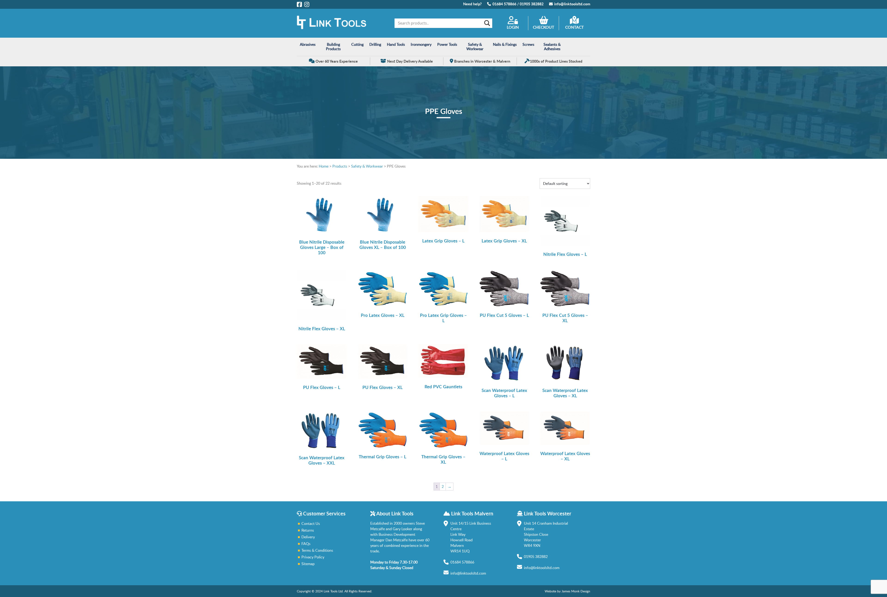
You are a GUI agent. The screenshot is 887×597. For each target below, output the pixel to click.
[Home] (331, 28)
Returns (307, 530)
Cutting (357, 44)
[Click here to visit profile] (299, 4)
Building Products (333, 46)
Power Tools (447, 44)
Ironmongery (421, 44)
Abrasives (308, 44)
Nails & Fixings (505, 44)
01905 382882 (532, 3)
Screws (528, 44)
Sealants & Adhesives (552, 46)
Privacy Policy (312, 557)
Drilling (375, 44)
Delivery (308, 536)
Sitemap (308, 563)
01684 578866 (504, 3)
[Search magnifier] (486, 23)
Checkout (543, 27)
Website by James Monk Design (567, 591)
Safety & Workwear (474, 46)
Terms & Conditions (317, 550)
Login (513, 27)
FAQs (305, 543)
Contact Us (310, 523)
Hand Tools (396, 44)
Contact (574, 27)
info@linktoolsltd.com (572, 3)
